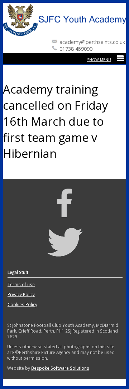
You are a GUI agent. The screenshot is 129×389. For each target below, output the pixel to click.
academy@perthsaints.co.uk (92, 42)
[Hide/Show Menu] (105, 59)
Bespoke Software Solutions (60, 368)
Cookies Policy (22, 304)
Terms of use (21, 284)
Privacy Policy (21, 294)
